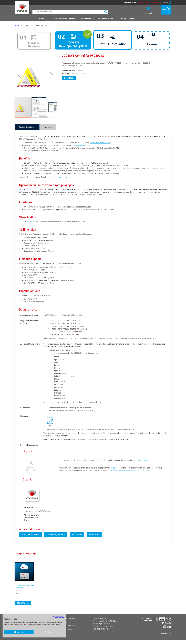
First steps (77, 534)
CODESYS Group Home (63, 629)
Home (17, 25)
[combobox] (70, 12)
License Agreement (56, 534)
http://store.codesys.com (100, 143)
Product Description (27, 127)
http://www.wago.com (81, 145)
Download (68, 78)
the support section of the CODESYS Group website (129, 470)
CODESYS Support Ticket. (146, 460)
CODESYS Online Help (59, 177)
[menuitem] (43, 19)
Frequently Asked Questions (65, 618)
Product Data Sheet (30, 534)
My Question (149, 13)
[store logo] (22, 8)
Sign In (165, 3)
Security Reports (60, 622)
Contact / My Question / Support (66, 625)
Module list (94, 534)
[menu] (105, 19)
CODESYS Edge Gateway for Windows (24, 586)
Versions (48, 127)
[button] (142, 2)
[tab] (27, 127)
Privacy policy (58, 617)
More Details (23, 603)
